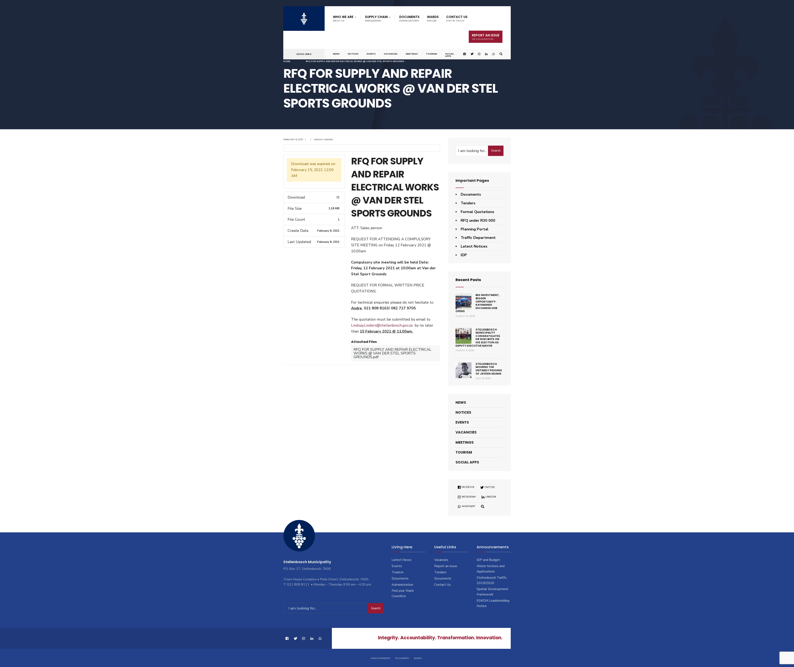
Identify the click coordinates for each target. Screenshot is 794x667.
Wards (433, 18)
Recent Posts (468, 279)
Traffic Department (478, 237)
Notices (353, 53)
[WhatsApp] (493, 54)
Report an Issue (445, 566)
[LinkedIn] (486, 54)
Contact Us (457, 18)
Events (371, 53)
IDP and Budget (488, 560)
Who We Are (343, 18)
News (336, 53)
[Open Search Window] (501, 54)
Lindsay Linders (323, 139)
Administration (402, 584)
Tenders (468, 203)
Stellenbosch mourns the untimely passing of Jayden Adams (489, 369)
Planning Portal (474, 229)
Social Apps (449, 55)
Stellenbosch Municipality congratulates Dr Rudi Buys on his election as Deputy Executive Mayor (478, 338)
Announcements (380, 658)
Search (496, 150)
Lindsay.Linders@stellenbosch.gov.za (382, 325)
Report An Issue (485, 37)
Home (286, 61)
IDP (464, 255)
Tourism (431, 53)
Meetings (412, 53)
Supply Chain (376, 18)
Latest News (401, 560)
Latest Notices (474, 246)
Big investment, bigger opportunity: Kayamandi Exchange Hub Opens (477, 303)
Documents (409, 18)
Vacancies (390, 53)
